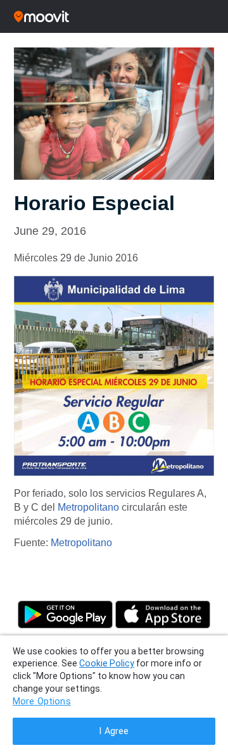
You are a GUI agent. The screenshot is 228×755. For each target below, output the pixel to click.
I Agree (114, 731)
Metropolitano (88, 507)
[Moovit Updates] (114, 16)
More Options (42, 701)
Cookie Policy (106, 663)
